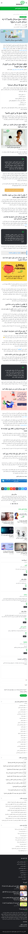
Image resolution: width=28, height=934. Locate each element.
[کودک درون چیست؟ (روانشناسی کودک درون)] (21, 515)
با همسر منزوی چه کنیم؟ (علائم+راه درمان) (18, 812)
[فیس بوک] (25, 488)
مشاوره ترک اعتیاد (23, 718)
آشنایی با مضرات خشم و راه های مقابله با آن (21, 553)
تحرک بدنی (24, 416)
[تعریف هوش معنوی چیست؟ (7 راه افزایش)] (7, 530)
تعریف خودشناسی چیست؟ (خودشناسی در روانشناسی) (8, 551)
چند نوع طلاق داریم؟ (22, 850)
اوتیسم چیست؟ (23, 835)
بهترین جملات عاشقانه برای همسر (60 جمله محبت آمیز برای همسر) (14, 820)
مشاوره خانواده (23, 731)
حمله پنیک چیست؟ (22, 831)
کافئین (25, 225)
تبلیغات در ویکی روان (22, 877)
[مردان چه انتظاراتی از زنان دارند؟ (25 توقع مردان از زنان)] (23, 893)
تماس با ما (24, 879)
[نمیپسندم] (26, 572)
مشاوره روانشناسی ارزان (21, 724)
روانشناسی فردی (16, 14)
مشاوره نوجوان (23, 744)
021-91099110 (25, 921)
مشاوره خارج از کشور (22, 707)
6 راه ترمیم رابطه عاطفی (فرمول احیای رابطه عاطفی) (17, 810)
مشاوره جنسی (23, 739)
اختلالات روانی (23, 875)
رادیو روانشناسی (23, 872)
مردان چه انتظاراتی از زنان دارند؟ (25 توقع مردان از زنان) (16, 804)
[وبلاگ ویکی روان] (20, 3)
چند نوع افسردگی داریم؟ (21, 842)
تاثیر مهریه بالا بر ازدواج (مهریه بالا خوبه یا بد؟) (17, 808)
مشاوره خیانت (23, 737)
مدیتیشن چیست (23, 425)
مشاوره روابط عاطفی (22, 868)
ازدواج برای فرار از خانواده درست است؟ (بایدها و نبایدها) (16, 818)
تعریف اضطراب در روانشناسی (21, 846)
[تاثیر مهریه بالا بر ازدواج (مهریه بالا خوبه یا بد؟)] (23, 904)
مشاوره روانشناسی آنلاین (21, 864)
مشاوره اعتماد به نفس (22, 712)
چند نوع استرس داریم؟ (22, 833)
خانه (25, 14)
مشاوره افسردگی (23, 748)
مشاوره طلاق (23, 727)
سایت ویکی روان (8, 931)
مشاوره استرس (23, 729)
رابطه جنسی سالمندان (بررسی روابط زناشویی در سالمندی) (15, 814)
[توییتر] (22, 488)
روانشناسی (21, 14)
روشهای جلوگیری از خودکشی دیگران (21, 538)
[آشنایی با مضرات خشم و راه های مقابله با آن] (21, 547)
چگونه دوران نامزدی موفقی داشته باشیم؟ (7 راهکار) (17, 802)
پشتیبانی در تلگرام (24, 924)
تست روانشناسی (23, 870)
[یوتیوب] (12, 504)
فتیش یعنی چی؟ (23, 844)
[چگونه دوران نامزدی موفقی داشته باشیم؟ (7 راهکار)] (23, 887)
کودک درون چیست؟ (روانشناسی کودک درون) (22, 521)
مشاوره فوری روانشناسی (21, 746)
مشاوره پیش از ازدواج (22, 733)
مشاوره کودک (23, 716)
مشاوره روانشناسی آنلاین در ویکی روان (14, 190)
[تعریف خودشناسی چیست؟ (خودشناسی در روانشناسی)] (7, 546)
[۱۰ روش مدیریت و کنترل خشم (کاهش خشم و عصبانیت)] (7, 516)
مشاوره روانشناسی (22, 705)
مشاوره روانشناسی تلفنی (21, 750)
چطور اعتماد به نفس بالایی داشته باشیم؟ (19, 848)
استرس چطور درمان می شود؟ (20, 837)
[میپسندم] (26, 571)
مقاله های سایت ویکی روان (17, 69)
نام (26, 680)
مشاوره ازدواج (23, 720)
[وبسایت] (17, 504)
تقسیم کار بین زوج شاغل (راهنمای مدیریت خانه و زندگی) (16, 806)
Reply (25, 574)
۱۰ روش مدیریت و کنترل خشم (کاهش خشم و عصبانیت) (7, 522)
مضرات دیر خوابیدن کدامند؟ (14, 253)
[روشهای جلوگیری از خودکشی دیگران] (21, 532)
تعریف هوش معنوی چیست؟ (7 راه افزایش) (7, 535)
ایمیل (25, 685)
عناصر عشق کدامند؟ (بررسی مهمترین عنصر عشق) (17, 816)
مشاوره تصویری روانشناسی (21, 752)
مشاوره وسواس (23, 709)
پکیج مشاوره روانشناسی (21, 742)
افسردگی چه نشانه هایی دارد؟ (20, 840)
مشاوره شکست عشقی (22, 722)
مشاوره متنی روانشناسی (21, 714)
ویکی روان (24, 25)
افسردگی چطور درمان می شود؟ (20, 829)
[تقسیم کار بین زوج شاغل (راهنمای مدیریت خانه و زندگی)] (23, 899)
